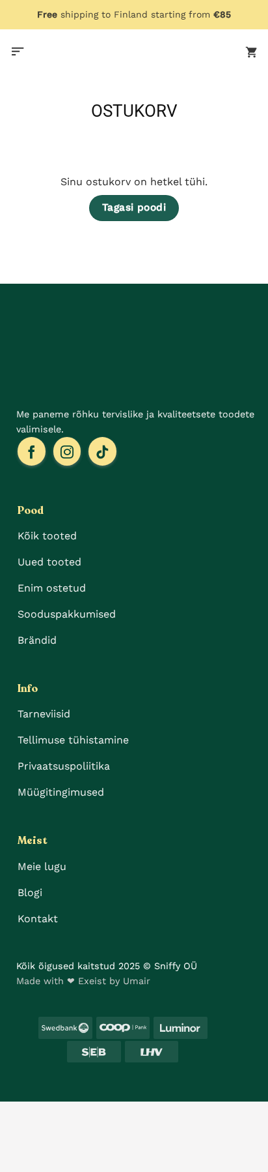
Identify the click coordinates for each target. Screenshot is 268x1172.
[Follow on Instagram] (67, 451)
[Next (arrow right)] (51, 1149)
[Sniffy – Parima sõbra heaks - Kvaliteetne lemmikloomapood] (134, 52)
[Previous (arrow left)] (12, 1149)
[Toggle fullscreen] (90, 1114)
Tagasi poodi (134, 207)
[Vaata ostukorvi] (251, 52)
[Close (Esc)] (12, 1114)
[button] (17, 52)
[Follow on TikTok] (102, 451)
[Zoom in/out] (129, 1114)
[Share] (51, 1114)
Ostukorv (134, 111)
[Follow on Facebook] (32, 451)
